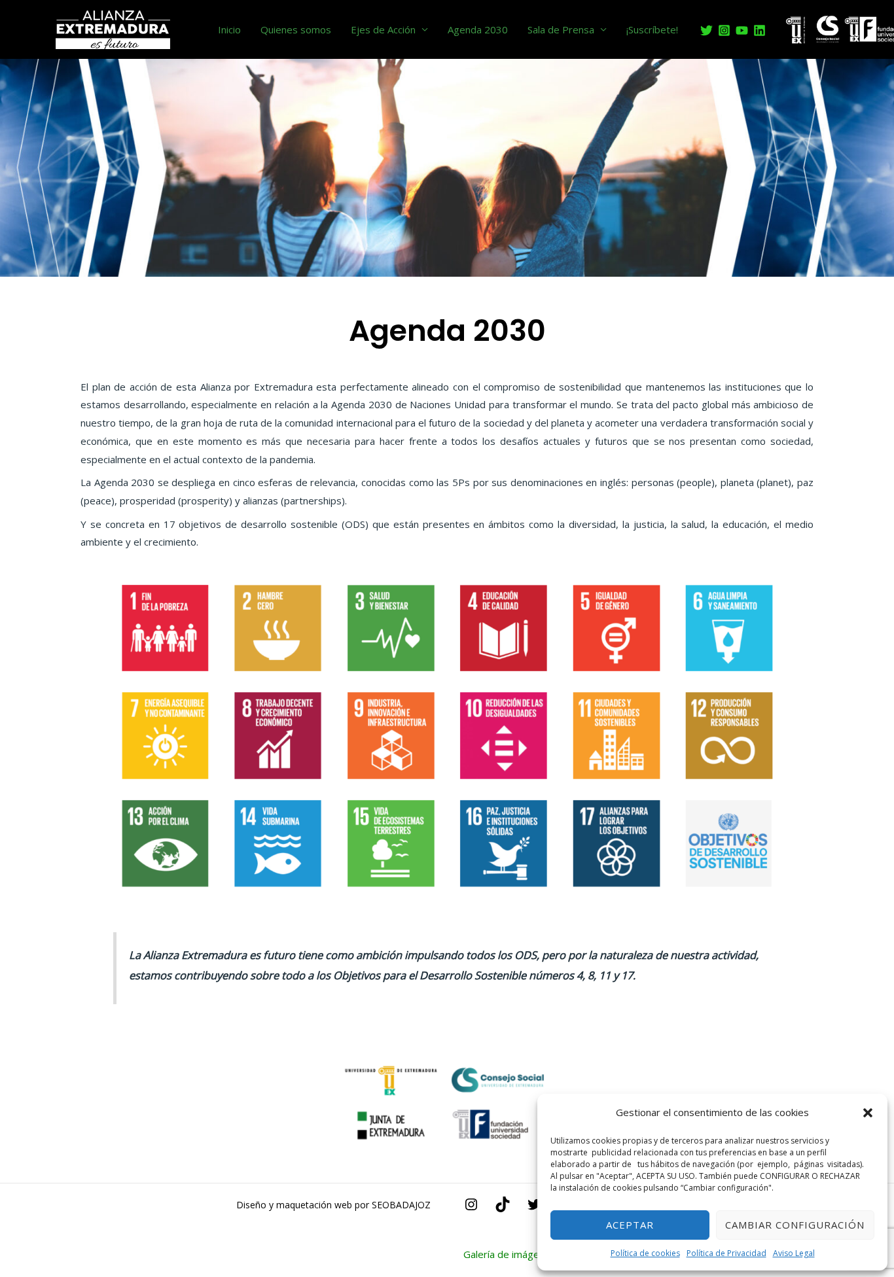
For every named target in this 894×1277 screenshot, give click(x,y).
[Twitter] (706, 30)
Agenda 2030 (478, 29)
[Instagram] (724, 30)
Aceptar (630, 1224)
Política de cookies (645, 1253)
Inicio (229, 29)
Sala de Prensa (560, 29)
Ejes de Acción (383, 29)
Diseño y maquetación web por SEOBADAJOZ (333, 1204)
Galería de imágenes (509, 1254)
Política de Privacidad (726, 1253)
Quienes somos (295, 29)
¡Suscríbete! (652, 29)
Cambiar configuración (795, 1224)
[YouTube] (742, 30)
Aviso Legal (794, 1253)
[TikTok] (502, 1208)
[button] (867, 1112)
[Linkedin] (759, 30)
